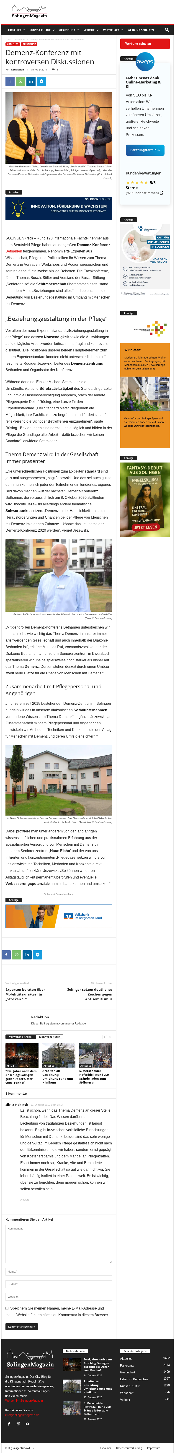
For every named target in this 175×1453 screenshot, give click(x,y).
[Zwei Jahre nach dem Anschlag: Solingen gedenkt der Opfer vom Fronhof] (22, 1055)
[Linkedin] (31, 81)
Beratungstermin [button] (145, 150)
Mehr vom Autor (49, 1036)
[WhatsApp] (20, 81)
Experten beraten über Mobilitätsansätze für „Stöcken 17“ (25, 994)
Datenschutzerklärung (129, 1448)
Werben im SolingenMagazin (24, 1400)
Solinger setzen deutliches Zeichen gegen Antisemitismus (89, 994)
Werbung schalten (141, 30)
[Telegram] (41, 81)
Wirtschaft (111, 30)
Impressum (153, 1448)
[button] (167, 30)
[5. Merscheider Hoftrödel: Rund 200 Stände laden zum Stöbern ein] (95, 1055)
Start (8, 39)
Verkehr (89, 30)
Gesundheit (67, 30)
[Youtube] (28, 1424)
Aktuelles (14, 30)
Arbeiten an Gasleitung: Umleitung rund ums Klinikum (57, 1076)
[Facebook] (10, 81)
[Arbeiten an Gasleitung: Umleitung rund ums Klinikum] (58, 1055)
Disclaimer (105, 1448)
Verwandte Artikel (20, 1036)
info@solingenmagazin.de (22, 1415)
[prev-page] (104, 1037)
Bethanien (13, 251)
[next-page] (110, 1037)
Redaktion (17, 69)
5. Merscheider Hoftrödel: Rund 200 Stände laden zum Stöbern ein (94, 1076)
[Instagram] (19, 1424)
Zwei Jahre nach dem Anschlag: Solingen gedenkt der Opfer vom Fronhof (21, 1077)
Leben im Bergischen (134, 1379)
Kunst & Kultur (40, 30)
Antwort (24, 1199)
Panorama (127, 1365)
